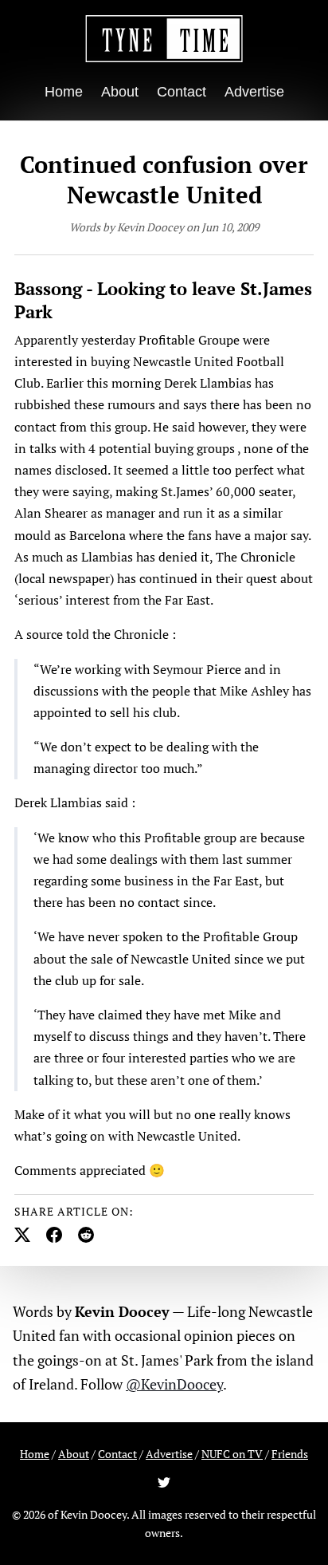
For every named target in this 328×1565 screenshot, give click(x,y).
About (120, 92)
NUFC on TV (232, 1453)
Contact (181, 92)
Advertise (254, 92)
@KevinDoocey (174, 1384)
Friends (289, 1453)
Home (64, 92)
